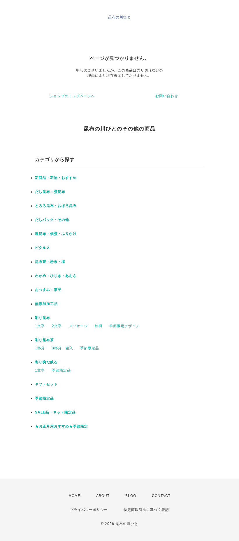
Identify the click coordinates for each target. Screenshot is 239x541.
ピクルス (42, 248)
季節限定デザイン (124, 326)
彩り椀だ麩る (46, 362)
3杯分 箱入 (62, 348)
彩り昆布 (42, 318)
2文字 (57, 326)
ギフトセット (46, 384)
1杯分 (40, 348)
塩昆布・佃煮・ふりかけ (56, 234)
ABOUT (103, 496)
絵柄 (98, 326)
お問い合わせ (166, 96)
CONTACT (161, 496)
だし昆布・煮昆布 (50, 192)
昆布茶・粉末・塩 (50, 262)
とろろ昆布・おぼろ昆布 (56, 206)
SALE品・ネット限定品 (55, 412)
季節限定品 (89, 348)
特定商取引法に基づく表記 (146, 510)
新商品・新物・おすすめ (56, 178)
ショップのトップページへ (72, 96)
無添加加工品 (46, 304)
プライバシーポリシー (89, 510)
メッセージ (78, 326)
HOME (74, 496)
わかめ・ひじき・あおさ (56, 276)
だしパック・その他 (52, 220)
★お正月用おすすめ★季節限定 (61, 426)
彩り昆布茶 (44, 340)
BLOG (130, 496)
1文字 (40, 326)
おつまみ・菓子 (48, 290)
